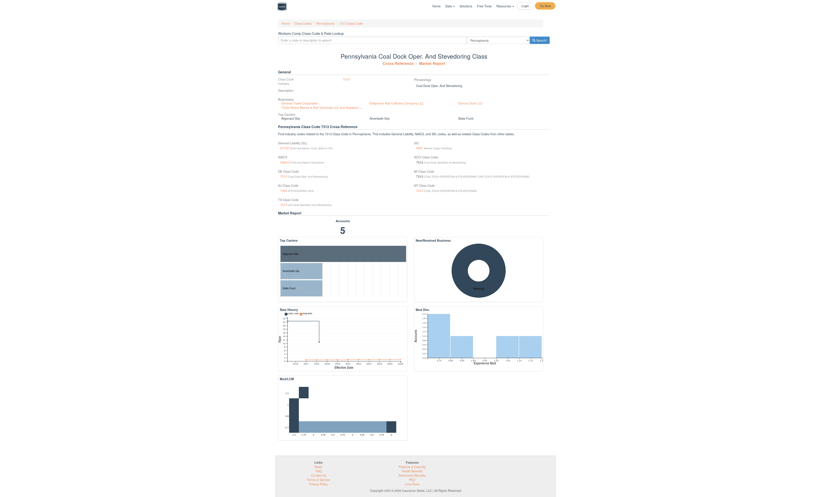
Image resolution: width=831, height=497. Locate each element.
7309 (283, 190)
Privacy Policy (318, 484)
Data (449, 6)
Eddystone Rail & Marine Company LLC (397, 103)
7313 (346, 79)
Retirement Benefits (412, 475)
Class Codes (303, 23)
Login (525, 6)
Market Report (432, 63)
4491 (419, 148)
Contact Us (318, 475)
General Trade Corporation (299, 103)
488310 (285, 162)
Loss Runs (412, 484)
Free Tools (484, 6)
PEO (412, 480)
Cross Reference (398, 63)
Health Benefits (412, 471)
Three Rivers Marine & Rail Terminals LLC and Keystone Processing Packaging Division (341, 107)
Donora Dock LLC (470, 103)
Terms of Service (318, 480)
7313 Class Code (351, 23)
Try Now (545, 6)
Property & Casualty (412, 467)
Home (436, 6)
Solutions (466, 6)
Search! (541, 40)
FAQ (319, 471)
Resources (504, 6)
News (318, 467)
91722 (284, 148)
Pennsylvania (325, 23)
